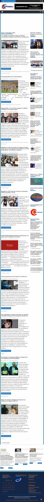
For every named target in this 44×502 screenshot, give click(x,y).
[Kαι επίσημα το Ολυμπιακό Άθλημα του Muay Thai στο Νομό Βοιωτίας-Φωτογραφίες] (9, 362)
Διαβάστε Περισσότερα (6, 68)
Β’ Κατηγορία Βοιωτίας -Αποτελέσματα (11, 76)
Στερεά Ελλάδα (4, 311)
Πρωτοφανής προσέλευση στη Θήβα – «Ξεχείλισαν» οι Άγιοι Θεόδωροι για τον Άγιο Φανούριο (36, 253)
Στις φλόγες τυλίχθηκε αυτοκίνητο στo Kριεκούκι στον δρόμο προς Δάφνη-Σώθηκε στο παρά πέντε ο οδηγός (36, 261)
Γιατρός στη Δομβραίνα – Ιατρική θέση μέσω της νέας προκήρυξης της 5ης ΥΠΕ (36, 92)
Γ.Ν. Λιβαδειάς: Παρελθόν (11, 71)
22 (3, 489)
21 (14, 487)
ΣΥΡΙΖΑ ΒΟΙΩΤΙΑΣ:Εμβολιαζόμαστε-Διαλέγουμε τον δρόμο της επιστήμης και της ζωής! (15, 236)
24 (6, 489)
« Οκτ (4, 491)
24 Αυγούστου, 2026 (4, 452)
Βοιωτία (3, 71)
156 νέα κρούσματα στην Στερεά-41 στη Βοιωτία (14, 276)
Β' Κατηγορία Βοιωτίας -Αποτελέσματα (14, 104)
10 (6, 485)
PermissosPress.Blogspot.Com (34, 492)
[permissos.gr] (2, 11)
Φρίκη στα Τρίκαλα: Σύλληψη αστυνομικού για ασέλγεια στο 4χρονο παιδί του (13, 400)
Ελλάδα (3, 353)
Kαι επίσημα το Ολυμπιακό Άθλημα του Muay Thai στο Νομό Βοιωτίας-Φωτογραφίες (14, 357)
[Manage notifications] (41, 499)
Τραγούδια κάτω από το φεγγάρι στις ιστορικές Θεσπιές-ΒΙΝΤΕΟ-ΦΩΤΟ (36, 77)
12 (10, 485)
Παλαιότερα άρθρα (6, 442)
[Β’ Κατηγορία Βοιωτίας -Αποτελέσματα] (9, 81)
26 (10, 489)
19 (10, 487)
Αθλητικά (3, 187)
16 (5, 487)
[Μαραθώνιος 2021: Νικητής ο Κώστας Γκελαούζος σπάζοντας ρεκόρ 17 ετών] (9, 197)
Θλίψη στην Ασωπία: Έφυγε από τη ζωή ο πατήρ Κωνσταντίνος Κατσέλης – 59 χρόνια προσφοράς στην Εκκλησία (35, 123)
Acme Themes (35, 500)
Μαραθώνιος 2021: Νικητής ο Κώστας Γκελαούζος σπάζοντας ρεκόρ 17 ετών (14, 192)
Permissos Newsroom (14, 39)
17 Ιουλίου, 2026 (25, 449)
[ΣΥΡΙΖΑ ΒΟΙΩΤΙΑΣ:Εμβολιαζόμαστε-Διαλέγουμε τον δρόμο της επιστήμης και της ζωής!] (9, 241)
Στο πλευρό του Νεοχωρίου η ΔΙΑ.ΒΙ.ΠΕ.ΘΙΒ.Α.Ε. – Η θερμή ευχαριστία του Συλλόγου (35, 141)
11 (8, 485)
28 (14, 489)
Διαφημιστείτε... (32, 482)
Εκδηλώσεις (4, 104)
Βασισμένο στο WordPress (11, 500)
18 (8, 487)
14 (14, 485)
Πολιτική (3, 142)
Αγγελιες (16, 464)
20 (12, 487)
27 (12, 489)
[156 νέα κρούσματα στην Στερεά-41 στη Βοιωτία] (9, 280)
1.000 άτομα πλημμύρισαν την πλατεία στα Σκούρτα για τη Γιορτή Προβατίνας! (36, 269)
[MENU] (43, 11)
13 (12, 485)
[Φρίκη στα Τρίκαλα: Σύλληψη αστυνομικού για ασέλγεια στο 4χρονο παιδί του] (9, 405)
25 (8, 489)
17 (6, 487)
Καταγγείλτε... (31, 479)
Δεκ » (7, 491)
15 (3, 487)
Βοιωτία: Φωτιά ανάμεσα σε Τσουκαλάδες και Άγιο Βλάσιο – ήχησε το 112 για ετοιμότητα (36, 245)
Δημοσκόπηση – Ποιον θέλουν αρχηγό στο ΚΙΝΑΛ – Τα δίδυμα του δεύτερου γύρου (14, 108)
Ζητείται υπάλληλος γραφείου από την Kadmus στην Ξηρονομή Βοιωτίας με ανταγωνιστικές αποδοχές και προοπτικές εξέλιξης (36, 236)
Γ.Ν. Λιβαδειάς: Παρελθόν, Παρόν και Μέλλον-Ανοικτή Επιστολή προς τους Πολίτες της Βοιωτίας (15, 36)
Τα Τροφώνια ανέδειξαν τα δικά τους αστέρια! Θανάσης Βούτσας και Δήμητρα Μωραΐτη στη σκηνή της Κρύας (36, 158)
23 (5, 489)
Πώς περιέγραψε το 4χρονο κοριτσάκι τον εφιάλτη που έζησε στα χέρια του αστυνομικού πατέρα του (14, 315)
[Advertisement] (22, 22)
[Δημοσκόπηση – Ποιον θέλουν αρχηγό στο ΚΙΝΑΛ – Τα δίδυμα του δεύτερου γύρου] (9, 113)
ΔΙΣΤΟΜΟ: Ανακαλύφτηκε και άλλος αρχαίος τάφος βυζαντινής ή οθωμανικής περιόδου (36, 107)
